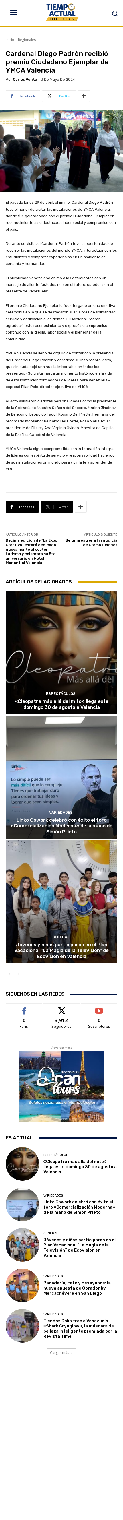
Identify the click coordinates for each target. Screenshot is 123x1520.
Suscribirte (99, 1008)
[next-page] (18, 974)
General (60, 937)
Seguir (61, 1008)
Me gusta (24, 1008)
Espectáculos (61, 693)
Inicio (10, 39)
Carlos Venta (25, 79)
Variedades (61, 812)
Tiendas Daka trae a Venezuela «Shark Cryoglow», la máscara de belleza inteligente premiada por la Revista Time (80, 1328)
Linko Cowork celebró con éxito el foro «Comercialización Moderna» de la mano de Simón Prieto (61, 826)
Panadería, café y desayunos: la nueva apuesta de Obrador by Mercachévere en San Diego (77, 1288)
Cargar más (59, 1352)
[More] (84, 96)
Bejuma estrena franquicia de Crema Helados (91, 542)
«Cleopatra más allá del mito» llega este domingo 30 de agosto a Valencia (61, 704)
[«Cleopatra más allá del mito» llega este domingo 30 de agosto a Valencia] (61, 652)
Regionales (27, 39)
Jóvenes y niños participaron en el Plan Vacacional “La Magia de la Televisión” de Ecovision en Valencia (61, 950)
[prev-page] (9, 974)
